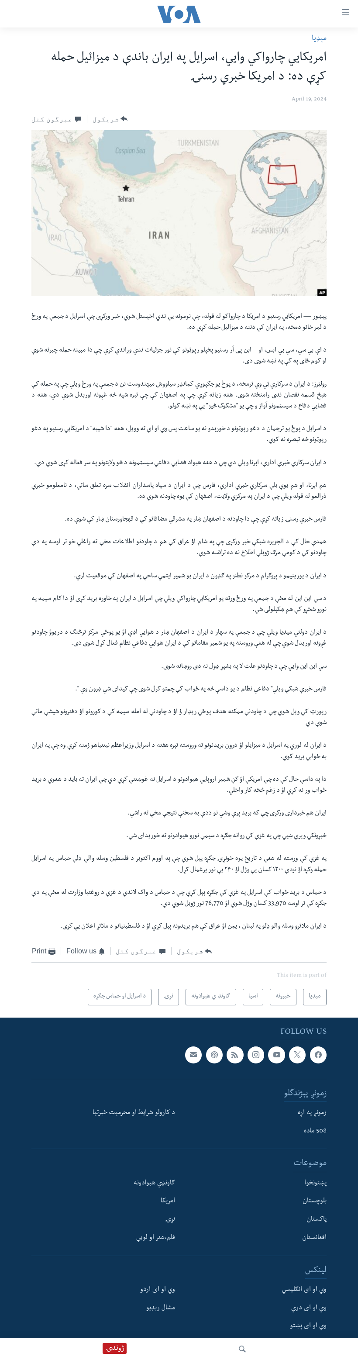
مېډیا (319, 39)
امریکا (168, 1202)
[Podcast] (214, 1055)
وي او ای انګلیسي (304, 1290)
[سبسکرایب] (193, 1055)
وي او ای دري (309, 1308)
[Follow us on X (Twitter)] (297, 1055)
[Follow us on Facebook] (318, 1055)
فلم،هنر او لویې (155, 1238)
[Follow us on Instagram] (256, 1055)
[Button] (110, 119)
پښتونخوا (315, 1183)
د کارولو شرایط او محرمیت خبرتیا (134, 1113)
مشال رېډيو (160, 1308)
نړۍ (170, 1220)
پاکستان (316, 1220)
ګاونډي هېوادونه (154, 1183)
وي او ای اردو (157, 1290)
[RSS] (235, 1055)
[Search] (242, 1349)
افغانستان (314, 1238)
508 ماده (315, 1132)
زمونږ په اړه (312, 1113)
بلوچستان (315, 1202)
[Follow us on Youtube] (276, 1055)
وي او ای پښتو (308, 1327)
